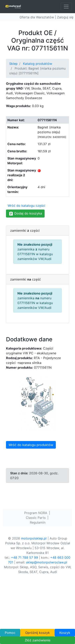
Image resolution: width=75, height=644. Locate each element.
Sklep (13, 64)
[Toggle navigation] (66, 7)
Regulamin (37, 522)
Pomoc (10, 633)
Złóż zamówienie (37, 640)
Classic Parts (36, 518)
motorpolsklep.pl (34, 538)
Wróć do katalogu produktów (31, 445)
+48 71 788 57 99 (24, 557)
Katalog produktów (37, 64)
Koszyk (64, 633)
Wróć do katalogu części (26, 206)
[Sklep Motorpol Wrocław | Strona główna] (13, 7)
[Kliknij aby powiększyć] (37, 403)
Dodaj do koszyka (27, 213)
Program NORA (35, 513)
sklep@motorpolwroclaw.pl (46, 562)
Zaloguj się (65, 17)
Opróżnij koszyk (37, 633)
